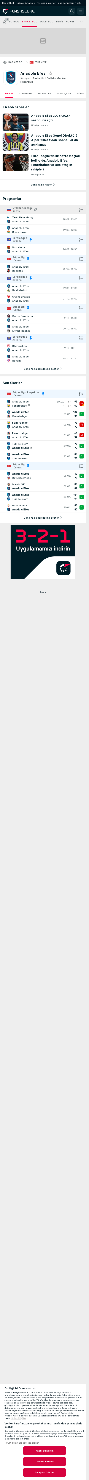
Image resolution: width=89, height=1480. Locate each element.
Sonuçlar (64, 93)
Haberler (44, 93)
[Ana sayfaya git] (22, 11)
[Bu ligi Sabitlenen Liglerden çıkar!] (30, 239)
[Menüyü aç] (80, 11)
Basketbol (16, 62)
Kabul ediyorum (44, 1450)
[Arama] (71, 11)
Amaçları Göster (44, 1472)
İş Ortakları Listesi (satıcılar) (22, 1442)
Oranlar (25, 93)
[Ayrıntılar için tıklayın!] (43, 219)
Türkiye (41, 62)
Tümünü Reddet (44, 1461)
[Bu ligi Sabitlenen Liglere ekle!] (35, 209)
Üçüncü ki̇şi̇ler (18, 1418)
